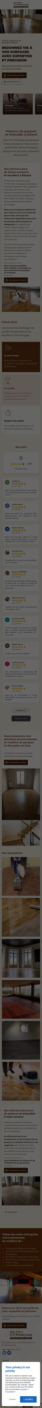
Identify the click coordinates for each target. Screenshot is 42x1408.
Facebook (9, 1392)
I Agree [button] (28, 1399)
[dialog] (21, 1384)
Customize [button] (12, 1399)
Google (24, 1389)
